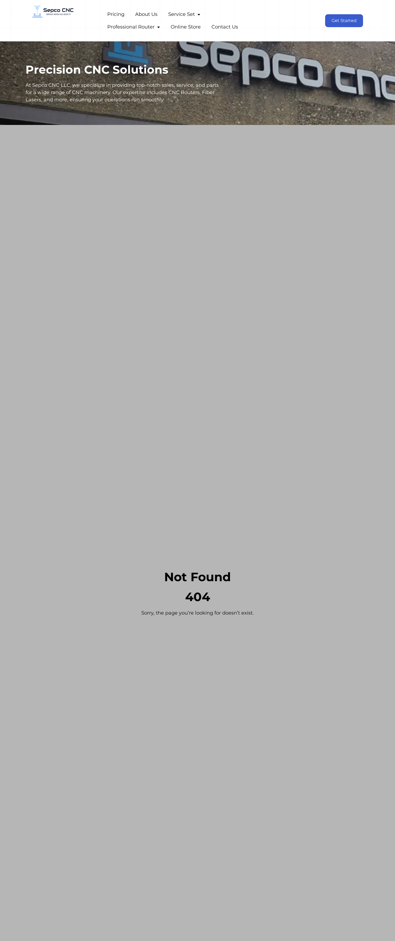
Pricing (115, 14)
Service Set (181, 14)
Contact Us (224, 27)
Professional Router (131, 27)
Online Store (186, 27)
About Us (146, 14)
